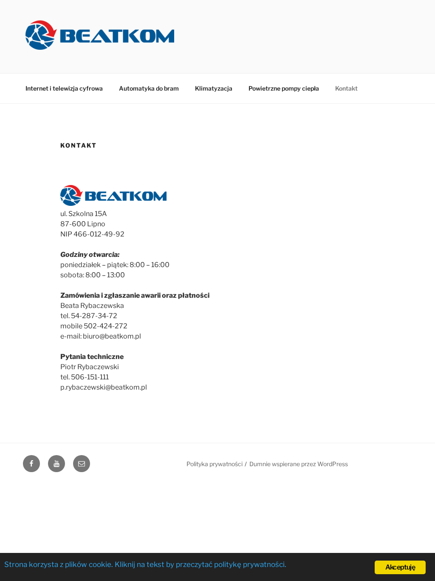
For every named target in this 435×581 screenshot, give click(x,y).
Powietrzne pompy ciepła (284, 88)
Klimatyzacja (213, 88)
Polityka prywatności (214, 463)
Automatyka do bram (149, 88)
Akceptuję (400, 567)
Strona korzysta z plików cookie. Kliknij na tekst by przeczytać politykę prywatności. (145, 564)
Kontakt (346, 88)
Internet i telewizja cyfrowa (64, 88)
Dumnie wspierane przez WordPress (298, 463)
